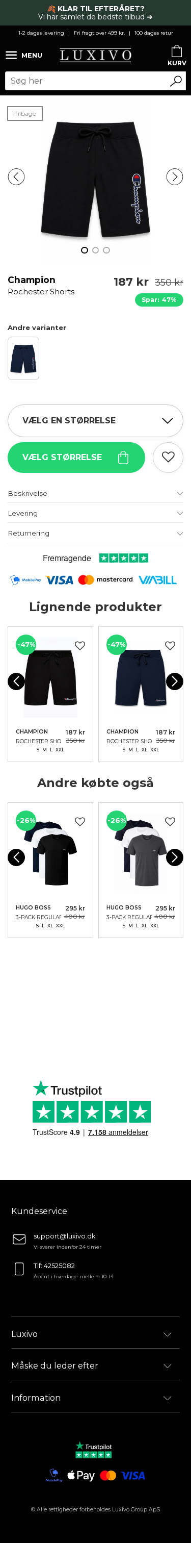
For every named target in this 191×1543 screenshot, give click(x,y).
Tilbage (25, 113)
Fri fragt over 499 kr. (99, 33)
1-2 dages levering (41, 33)
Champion (41, 290)
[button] (16, 176)
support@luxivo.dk (64, 1236)
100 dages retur (153, 33)
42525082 (59, 1266)
